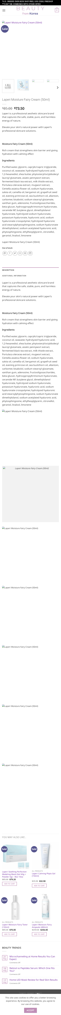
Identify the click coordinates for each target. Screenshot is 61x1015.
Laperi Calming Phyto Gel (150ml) (43, 874)
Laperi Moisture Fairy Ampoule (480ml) (42, 925)
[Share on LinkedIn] (30, 253)
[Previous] (6, 49)
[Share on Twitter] (15, 253)
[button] (4, 10)
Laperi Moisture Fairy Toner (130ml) (15, 925)
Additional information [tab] (14, 276)
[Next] (54, 49)
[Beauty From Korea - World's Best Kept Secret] (30, 10)
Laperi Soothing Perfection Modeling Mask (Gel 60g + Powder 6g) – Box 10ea (14, 874)
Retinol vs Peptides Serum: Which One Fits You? (32, 969)
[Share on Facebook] (10, 253)
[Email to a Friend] (20, 253)
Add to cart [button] (9, 884)
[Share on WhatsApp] (4, 253)
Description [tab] (8, 270)
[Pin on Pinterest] (25, 253)
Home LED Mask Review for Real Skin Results (34, 980)
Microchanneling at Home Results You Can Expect (32, 958)
